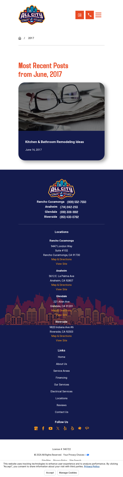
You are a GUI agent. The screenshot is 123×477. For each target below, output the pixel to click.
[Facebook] (43, 428)
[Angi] (87, 428)
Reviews (61, 405)
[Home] (31, 15)
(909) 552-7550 (76, 202)
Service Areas (61, 370)
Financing (61, 377)
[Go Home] (19, 38)
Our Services (61, 384)
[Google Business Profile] (36, 428)
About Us (61, 363)
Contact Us (61, 412)
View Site (61, 263)
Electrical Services (61, 391)
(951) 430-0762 (69, 217)
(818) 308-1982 (69, 212)
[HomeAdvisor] (80, 428)
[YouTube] (50, 428)
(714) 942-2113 (69, 207)
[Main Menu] (98, 15)
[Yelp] (65, 428)
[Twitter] (58, 428)
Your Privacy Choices (74, 455)
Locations (61, 398)
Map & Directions (61, 259)
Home (61, 356)
